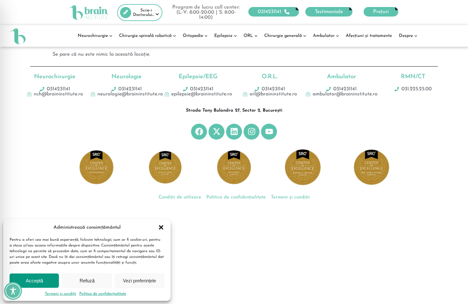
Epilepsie (223, 35)
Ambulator (324, 35)
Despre (406, 35)
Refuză (87, 280)
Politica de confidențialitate (102, 294)
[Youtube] (269, 132)
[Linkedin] (234, 132)
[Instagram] (251, 132)
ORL (248, 35)
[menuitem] (139, 12)
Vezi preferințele (139, 280)
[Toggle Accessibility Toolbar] (13, 291)
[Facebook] (199, 132)
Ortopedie (193, 35)
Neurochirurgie (93, 35)
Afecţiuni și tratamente (369, 35)
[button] (161, 227)
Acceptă (34, 280)
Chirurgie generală (283, 35)
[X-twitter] (216, 132)
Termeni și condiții (60, 294)
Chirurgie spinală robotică (145, 35)
